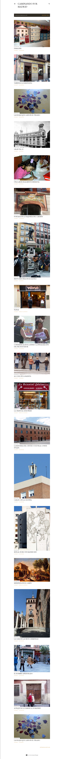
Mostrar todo (45, 15)
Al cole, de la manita (22, 376)
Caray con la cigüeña (23, 500)
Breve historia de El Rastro (25, 279)
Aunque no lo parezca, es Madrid (27, 708)
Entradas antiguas (45, 747)
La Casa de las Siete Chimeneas (26, 639)
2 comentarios (21, 50)
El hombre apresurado (23, 674)
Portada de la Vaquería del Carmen (28, 217)
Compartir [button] (16, 50)
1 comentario (21, 151)
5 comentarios (21, 640)
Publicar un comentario (23, 311)
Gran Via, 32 (18, 149)
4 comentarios (21, 710)
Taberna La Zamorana (23, 83)
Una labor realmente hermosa (26, 182)
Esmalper (18, 48)
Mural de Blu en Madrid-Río (25, 552)
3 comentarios (21, 449)
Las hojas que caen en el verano (27, 115)
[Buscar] (49, 3)
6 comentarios (21, 84)
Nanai (16, 310)
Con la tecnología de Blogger (33, 755)
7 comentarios (21, 218)
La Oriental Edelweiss (23, 411)
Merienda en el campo (23, 583)
